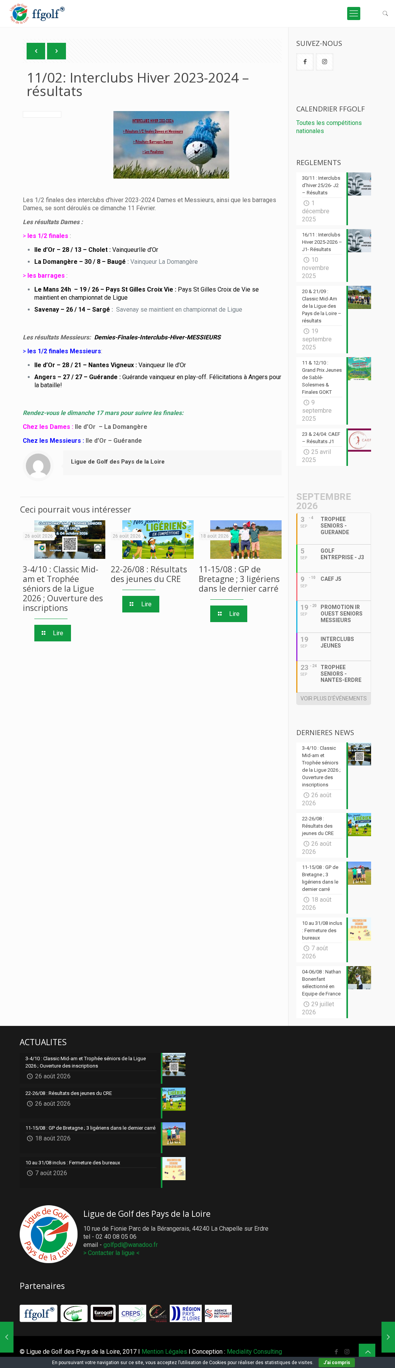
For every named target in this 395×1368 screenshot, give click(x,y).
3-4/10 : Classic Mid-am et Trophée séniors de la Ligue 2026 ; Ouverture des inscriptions (63, 588)
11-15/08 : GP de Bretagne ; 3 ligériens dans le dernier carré (239, 579)
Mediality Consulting (254, 1351)
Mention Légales (164, 1351)
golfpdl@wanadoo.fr (130, 1244)
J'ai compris (336, 1362)
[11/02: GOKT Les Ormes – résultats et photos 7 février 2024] (7, 1337)
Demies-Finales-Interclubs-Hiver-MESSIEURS (157, 337)
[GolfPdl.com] (38, 17)
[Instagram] (347, 1351)
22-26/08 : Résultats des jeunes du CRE (149, 574)
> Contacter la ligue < (111, 1253)
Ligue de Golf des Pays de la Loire (118, 461)
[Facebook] (337, 1351)
